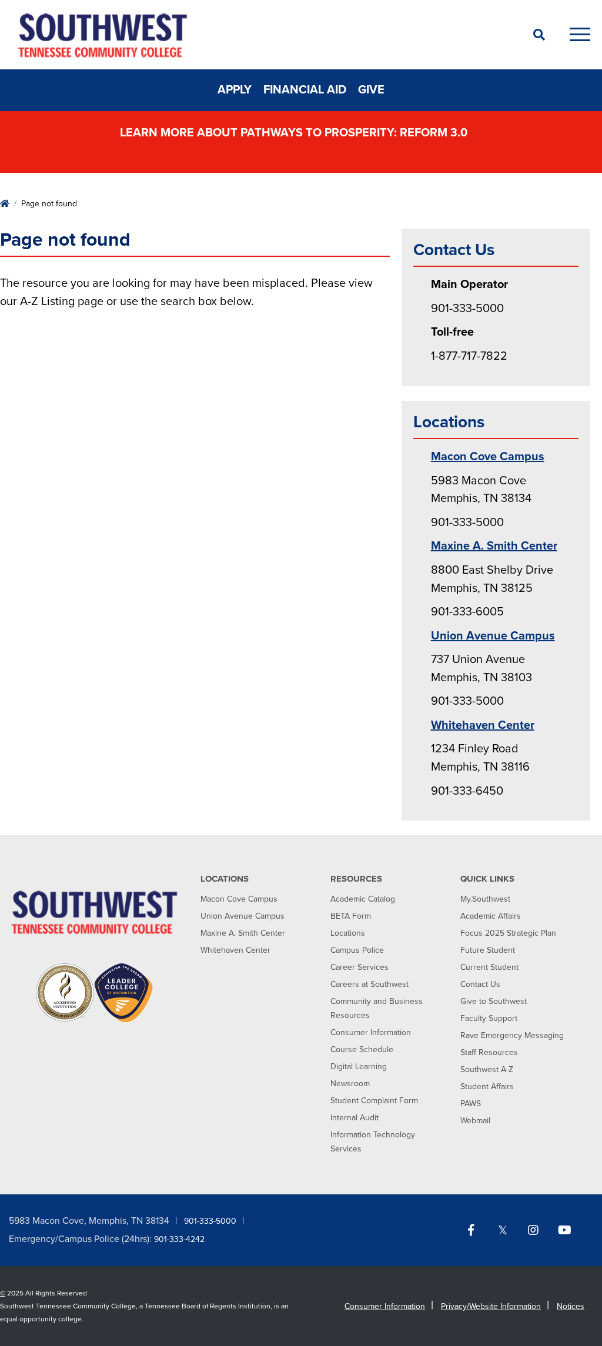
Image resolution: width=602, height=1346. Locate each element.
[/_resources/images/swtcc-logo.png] (94, 912)
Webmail (475, 1121)
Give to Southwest (493, 1001)
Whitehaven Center (482, 725)
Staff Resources (489, 1052)
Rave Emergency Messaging (512, 1035)
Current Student (489, 967)
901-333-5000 (210, 1221)
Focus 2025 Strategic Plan (508, 933)
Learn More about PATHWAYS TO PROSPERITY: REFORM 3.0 (295, 133)
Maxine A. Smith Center (494, 546)
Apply (235, 90)
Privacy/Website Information (491, 1306)
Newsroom (350, 1084)
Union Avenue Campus (493, 636)
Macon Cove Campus (487, 457)
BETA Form (350, 916)
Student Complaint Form (374, 1101)
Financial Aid (304, 90)
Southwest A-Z (486, 1069)
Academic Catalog (362, 899)
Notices (570, 1306)
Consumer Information (370, 1032)
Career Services (359, 967)
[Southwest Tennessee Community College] (260, 34)
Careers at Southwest (369, 984)
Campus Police (357, 950)
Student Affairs (487, 1086)
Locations (347, 933)
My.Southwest (485, 899)
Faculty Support (488, 1018)
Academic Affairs (490, 916)
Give (371, 90)
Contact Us (480, 984)
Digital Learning (358, 1067)
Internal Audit (354, 1118)
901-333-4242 (179, 1239)
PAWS (470, 1104)
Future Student (487, 950)
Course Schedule (361, 1049)
